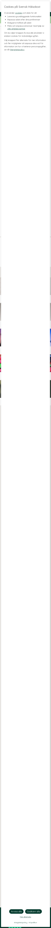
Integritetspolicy (17, 49)
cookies (18, 13)
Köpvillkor (33, 922)
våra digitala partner (16, 29)
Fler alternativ (25, 917)
